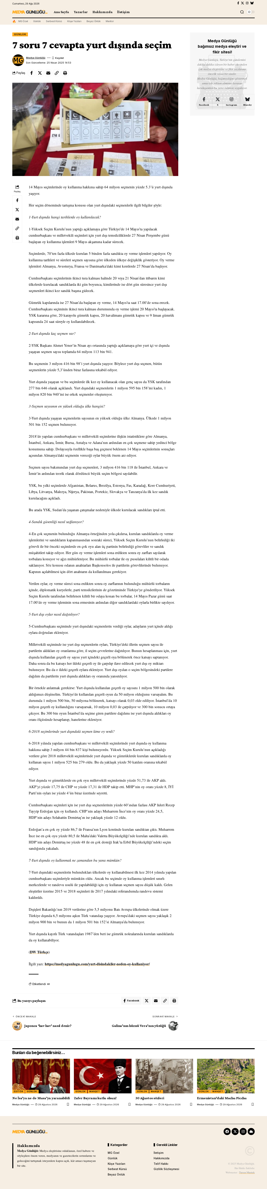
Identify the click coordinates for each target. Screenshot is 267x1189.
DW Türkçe (39, 952)
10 (48, 983)
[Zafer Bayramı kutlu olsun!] (103, 1076)
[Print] (65, 73)
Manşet (94, 1091)
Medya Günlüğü (35, 57)
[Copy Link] (57, 73)
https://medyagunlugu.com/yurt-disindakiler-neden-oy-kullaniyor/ (97, 963)
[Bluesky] (252, 3)
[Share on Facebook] (31, 73)
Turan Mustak (247, 1172)
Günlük (37, 21)
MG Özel (23, 21)
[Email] (48, 73)
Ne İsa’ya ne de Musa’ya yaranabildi (41, 1098)
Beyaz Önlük (93, 21)
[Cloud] (251, 1131)
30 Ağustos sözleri (149, 1098)
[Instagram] (247, 3)
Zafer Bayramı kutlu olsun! (95, 1098)
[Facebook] (238, 3)
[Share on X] (40, 73)
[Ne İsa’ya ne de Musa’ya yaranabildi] (41, 1076)
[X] (242, 3)
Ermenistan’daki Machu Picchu (222, 1098)
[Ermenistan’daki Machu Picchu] (226, 1076)
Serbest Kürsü (54, 21)
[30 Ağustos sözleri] (164, 1076)
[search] (242, 12)
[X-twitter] (235, 1131)
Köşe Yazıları (74, 21)
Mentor (110, 21)
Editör (18, 1091)
